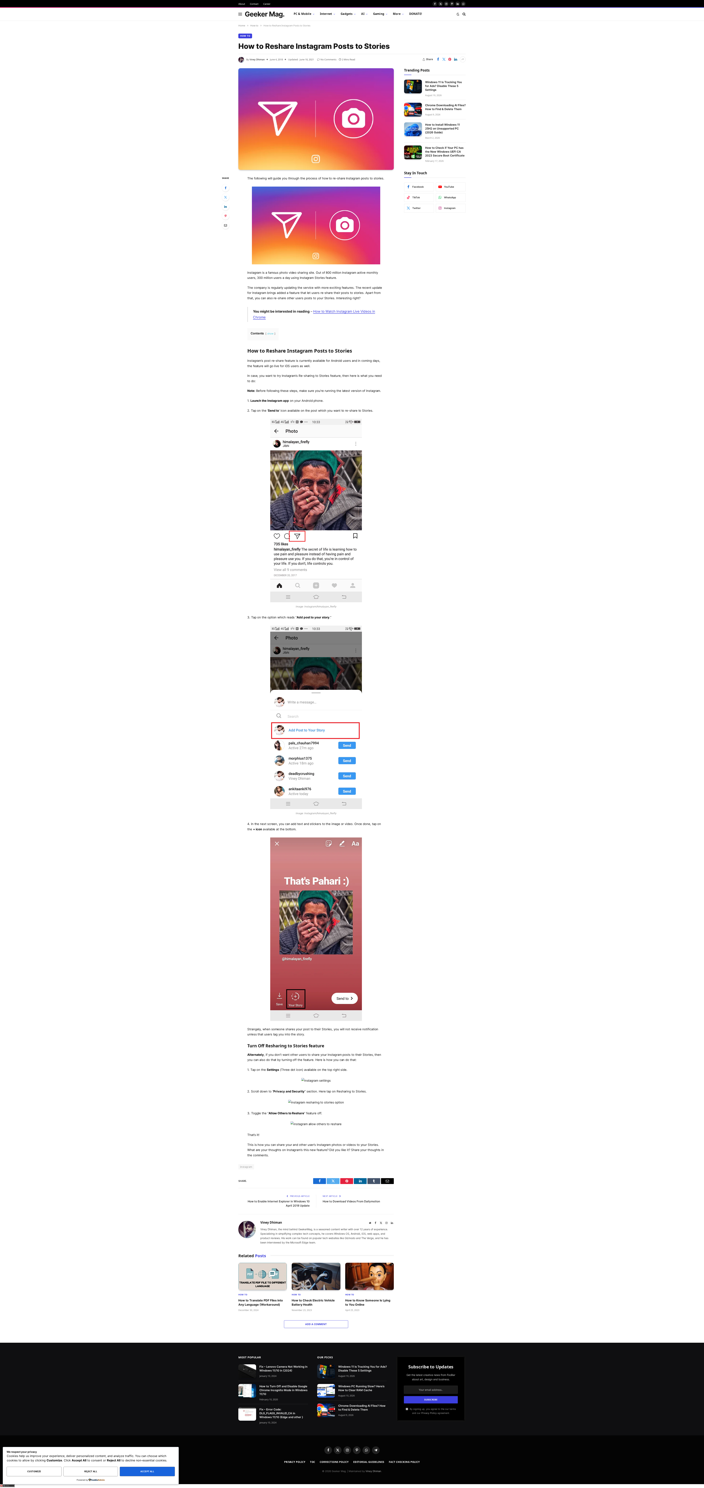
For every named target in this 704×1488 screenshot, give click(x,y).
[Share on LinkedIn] (455, 59)
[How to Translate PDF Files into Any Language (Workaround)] (262, 1276)
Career (266, 4)
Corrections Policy (334, 1462)
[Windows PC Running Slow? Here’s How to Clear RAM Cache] (326, 1391)
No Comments (328, 59)
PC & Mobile (302, 14)
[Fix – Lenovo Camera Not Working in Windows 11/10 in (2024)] (247, 1371)
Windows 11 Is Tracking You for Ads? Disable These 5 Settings (443, 85)
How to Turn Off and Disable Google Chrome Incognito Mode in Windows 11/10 (283, 1390)
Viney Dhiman (257, 59)
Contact (254, 4)
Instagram (246, 1166)
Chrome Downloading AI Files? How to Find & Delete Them (445, 107)
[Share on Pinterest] (449, 59)
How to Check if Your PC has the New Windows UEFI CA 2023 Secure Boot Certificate (445, 151)
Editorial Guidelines (368, 1462)
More (397, 14)
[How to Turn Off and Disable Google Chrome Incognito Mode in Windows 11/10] (247, 1391)
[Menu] (240, 14)
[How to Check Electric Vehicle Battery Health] (316, 1276)
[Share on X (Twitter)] (444, 59)
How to (245, 35)
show (270, 333)
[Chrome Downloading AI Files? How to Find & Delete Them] (413, 109)
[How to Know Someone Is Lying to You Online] (369, 1276)
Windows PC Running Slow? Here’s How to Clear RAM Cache (361, 1388)
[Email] (225, 225)
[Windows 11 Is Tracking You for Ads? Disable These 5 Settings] (413, 86)
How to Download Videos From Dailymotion (351, 1201)
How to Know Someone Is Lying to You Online (367, 1302)
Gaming (378, 14)
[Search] (464, 14)
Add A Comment (316, 1324)
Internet (326, 14)
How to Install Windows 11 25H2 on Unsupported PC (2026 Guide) (442, 128)
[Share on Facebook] (438, 59)
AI (362, 14)
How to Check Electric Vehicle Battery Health (313, 1302)
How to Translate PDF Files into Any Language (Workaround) (260, 1302)
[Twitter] (225, 197)
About (241, 4)
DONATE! (415, 14)
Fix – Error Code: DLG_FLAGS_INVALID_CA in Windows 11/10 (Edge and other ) (281, 1413)
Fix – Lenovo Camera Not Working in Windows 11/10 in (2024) (283, 1368)
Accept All (147, 1471)
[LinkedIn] (225, 206)
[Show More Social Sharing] (463, 59)
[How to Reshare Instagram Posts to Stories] (316, 119)
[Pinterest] (225, 216)
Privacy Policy (429, 1413)
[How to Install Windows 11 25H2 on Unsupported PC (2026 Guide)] (413, 129)
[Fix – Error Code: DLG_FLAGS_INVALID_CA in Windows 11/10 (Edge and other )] (247, 1414)
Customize (34, 1471)
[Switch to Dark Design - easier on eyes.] (458, 14)
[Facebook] (225, 188)
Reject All (90, 1471)
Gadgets (347, 14)
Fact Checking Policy (404, 1462)
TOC (312, 1462)
